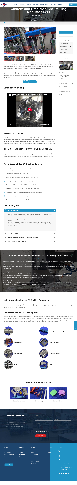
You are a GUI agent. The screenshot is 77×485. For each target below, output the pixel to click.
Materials (22, 4)
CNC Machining (16, 22)
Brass (20, 456)
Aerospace (33, 449)
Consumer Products (35, 461)
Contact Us (60, 4)
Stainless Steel (22, 454)
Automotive (33, 456)
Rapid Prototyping (64, 43)
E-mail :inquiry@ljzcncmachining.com (65, 452)
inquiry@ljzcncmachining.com (41, 0)
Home (7, 22)
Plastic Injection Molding (65, 46)
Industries (28, 4)
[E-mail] (75, 322)
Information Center (44, 4)
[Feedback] (75, 328)
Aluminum (21, 452)
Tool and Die (33, 463)
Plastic (20, 458)
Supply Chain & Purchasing (36, 454)
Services (16, 3)
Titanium (21, 449)
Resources (35, 4)
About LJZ (53, 4)
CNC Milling (22, 22)
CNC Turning (63, 37)
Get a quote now (73, 4)
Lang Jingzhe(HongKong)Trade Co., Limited (16, 482)
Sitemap (65, 482)
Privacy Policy (70, 482)
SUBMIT (40, 435)
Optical (32, 458)
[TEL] (75, 325)
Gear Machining (63, 49)
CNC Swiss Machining (65, 40)
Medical (32, 452)
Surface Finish (63, 52)
